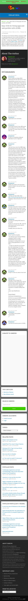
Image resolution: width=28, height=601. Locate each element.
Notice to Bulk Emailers (9, 580)
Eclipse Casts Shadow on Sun (9, 440)
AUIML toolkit (14, 41)
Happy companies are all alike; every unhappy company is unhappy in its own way (13, 482)
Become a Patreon (8, 392)
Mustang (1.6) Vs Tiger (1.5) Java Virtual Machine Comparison (12, 449)
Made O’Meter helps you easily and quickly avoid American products (13, 519)
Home (4, 21)
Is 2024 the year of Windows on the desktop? (14, 506)
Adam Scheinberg (20, 552)
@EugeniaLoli (15, 63)
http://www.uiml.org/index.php (15, 197)
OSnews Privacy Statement (9, 546)
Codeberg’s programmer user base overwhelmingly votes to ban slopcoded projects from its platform (12, 471)
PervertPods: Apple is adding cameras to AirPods (12, 488)
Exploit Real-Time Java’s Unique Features (12, 444)
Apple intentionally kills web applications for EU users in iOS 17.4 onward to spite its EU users (13, 512)
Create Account (8, 418)
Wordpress (16, 554)
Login (5, 420)
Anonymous (11, 76)
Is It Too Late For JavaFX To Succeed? (12, 458)
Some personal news (7, 531)
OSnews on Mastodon (9, 578)
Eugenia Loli (11, 56)
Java (8, 21)
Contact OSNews (8, 583)
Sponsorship (7, 576)
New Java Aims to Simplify (9, 454)
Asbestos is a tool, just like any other (11, 477)
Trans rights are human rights (11, 585)
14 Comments (5, 33)
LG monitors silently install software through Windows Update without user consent (13, 494)
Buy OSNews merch (9, 394)
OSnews (10, 597)
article (20, 40)
